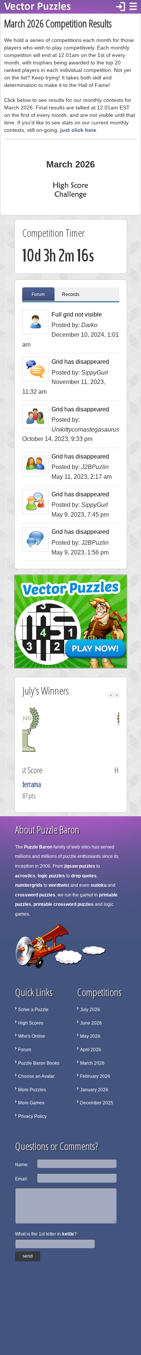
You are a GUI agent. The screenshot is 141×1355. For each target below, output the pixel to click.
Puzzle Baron (38, 847)
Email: (21, 1179)
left (111, 695)
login (120, 6)
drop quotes (84, 875)
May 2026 (90, 1036)
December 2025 (96, 1103)
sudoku (98, 885)
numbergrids (28, 885)
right (117, 695)
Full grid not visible (77, 314)
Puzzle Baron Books (38, 1063)
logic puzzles (51, 875)
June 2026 (91, 1023)
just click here (78, 130)
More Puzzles (32, 1089)
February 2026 (95, 1076)
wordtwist (59, 885)
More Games (31, 1103)
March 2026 (92, 1063)
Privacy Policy (32, 1116)
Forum (38, 294)
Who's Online (31, 1036)
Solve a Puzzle (33, 1009)
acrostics (25, 875)
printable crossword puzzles (63, 904)
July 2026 (90, 1009)
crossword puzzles (35, 895)
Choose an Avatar (36, 1076)
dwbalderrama (73, 784)
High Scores (30, 1023)
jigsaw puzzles (79, 866)
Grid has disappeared (80, 362)
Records (70, 294)
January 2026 (94, 1089)
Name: (22, 1164)
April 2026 (90, 1049)
